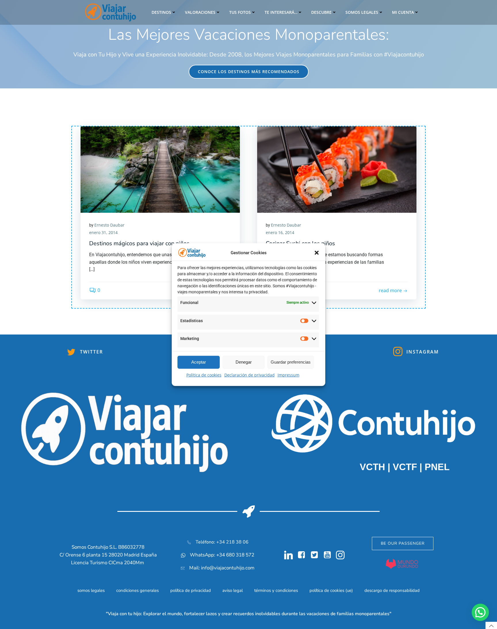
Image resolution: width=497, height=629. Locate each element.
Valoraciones (200, 12)
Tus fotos (240, 12)
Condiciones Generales (137, 590)
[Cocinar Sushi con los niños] (336, 169)
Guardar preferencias (291, 362)
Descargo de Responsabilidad (392, 590)
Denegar (244, 362)
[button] (317, 253)
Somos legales (361, 12)
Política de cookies (203, 375)
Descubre (321, 12)
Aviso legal (232, 590)
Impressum (288, 375)
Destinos (161, 12)
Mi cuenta (403, 12)
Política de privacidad (190, 590)
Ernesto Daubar (109, 225)
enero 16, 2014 (280, 232)
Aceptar (198, 362)
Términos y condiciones (276, 590)
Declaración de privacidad (249, 375)
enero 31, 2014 (103, 232)
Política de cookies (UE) (331, 590)
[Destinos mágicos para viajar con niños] (160, 169)
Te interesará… (281, 12)
